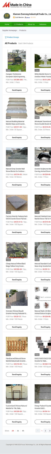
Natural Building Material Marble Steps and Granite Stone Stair (15, 123)
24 (13, 431)
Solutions (42, 24)
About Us (31, 24)
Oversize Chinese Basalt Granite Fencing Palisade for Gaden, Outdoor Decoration (16, 313)
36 (18, 431)
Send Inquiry (17, 90)
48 (23, 431)
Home (7, 24)
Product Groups (13, 37)
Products (19, 24)
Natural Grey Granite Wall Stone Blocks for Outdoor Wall (15, 171)
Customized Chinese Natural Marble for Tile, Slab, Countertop (16, 408)
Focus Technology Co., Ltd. (30, 444)
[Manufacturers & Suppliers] (17, 4)
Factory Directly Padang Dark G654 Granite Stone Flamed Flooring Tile (16, 218)
